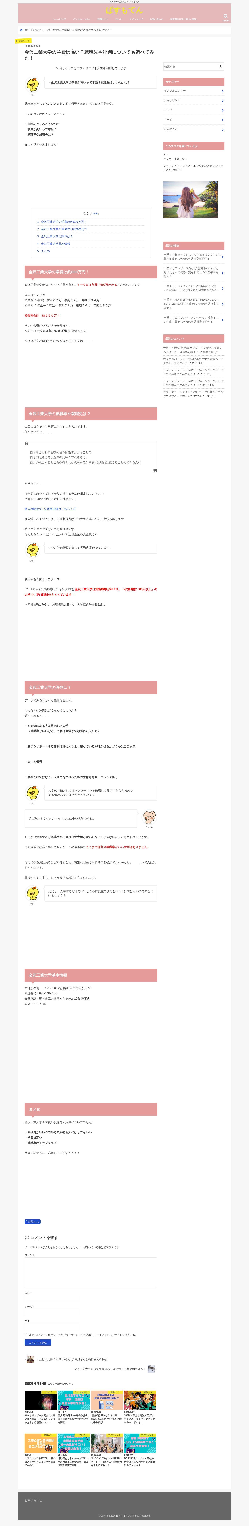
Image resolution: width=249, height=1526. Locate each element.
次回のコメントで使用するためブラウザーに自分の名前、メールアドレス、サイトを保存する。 (82, 1334)
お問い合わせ (156, 19)
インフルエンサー (81, 19)
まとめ (43, 251)
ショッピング (59, 19)
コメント (30, 1254)
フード (168, 119)
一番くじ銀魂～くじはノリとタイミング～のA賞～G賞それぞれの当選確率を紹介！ (192, 256)
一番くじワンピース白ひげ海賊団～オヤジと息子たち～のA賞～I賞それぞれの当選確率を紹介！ (191, 272)
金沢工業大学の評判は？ (55, 236)
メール (29, 1306)
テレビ (119, 19)
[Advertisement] (91, 177)
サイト (28, 1320)
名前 (28, 1292)
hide (95, 213)
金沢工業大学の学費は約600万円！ (62, 221)
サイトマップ (136, 19)
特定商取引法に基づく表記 (183, 19)
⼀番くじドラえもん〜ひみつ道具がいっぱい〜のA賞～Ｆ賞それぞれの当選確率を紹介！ (192, 288)
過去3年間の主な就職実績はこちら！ (49, 508)
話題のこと (103, 19)
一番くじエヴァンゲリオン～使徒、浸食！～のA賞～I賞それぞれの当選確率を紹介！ (191, 319)
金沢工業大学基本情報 (53, 243)
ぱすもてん (124, 9)
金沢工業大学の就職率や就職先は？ (62, 229)
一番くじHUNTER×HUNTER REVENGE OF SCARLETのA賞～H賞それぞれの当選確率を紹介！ (191, 303)
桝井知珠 (208, 352)
